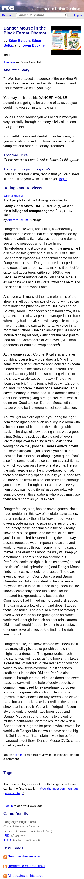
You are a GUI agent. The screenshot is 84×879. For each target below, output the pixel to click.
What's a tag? (14, 793)
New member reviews (24, 856)
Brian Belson (19, 40)
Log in (9, 805)
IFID (6, 835)
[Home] (42, 6)
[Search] (65, 15)
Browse (6, 15)
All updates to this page (25, 875)
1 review (9, 62)
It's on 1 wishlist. (31, 62)
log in (63, 179)
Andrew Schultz (17, 220)
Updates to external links (26, 866)
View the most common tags (59, 788)
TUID (7, 840)
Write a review (13, 195)
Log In (78, 15)
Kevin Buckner (34, 45)
